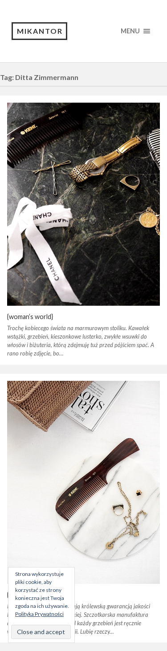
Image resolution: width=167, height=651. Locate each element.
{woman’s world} (30, 316)
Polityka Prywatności (39, 614)
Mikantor (40, 31)
